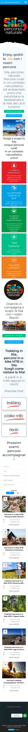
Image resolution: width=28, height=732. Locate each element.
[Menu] (25, 2)
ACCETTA (11, 729)
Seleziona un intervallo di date (11, 475)
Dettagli (17, 729)
